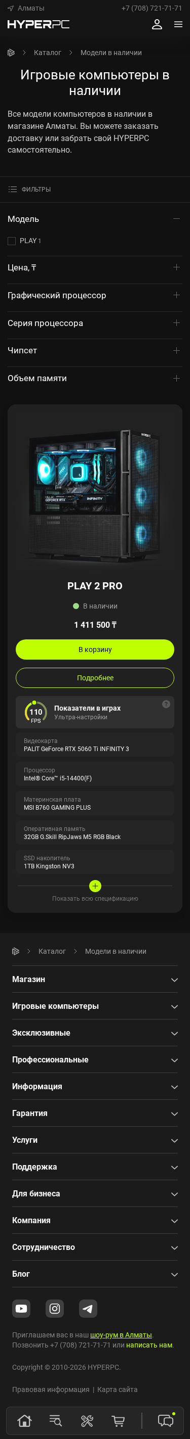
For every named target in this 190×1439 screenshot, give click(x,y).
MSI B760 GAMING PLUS (57, 807)
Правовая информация (51, 1389)
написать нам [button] (149, 1345)
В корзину (95, 649)
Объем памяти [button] (38, 378)
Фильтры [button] (36, 189)
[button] (26, 8)
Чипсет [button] (23, 350)
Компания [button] (31, 1220)
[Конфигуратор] (87, 1421)
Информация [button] (37, 1086)
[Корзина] (118, 1421)
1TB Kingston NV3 (49, 866)
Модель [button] (24, 218)
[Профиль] (157, 24)
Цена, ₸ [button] (23, 267)
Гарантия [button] (30, 1113)
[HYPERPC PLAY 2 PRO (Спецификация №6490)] (95, 490)
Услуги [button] (24, 1140)
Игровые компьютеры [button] (55, 1006)
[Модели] (56, 1421)
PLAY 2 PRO (95, 585)
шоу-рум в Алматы (121, 1334)
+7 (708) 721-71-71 (152, 8)
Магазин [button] (28, 979)
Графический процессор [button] (58, 295)
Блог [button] (21, 1274)
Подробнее (95, 677)
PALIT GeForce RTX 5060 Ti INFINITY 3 (76, 749)
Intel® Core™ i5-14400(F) (58, 778)
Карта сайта (117, 1389)
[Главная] (11, 53)
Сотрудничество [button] (43, 1247)
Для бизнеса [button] (36, 1193)
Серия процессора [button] (46, 323)
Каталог (47, 52)
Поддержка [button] (34, 1167)
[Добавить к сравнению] (170, 416)
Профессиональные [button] (50, 1059)
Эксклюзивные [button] (41, 1033)
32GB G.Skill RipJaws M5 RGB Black (72, 836)
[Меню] (178, 24)
